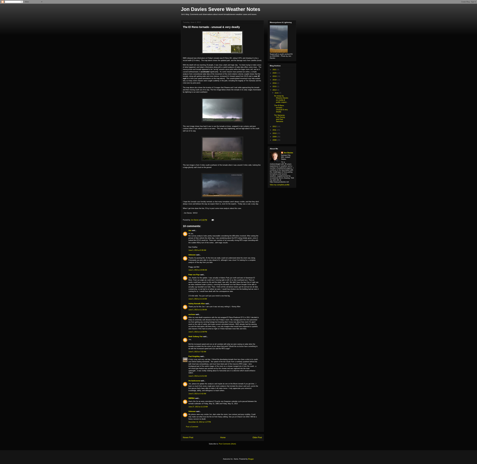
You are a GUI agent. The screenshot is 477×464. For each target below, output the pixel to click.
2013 (275, 90)
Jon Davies (288, 153)
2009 (275, 137)
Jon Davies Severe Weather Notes (220, 9)
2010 (275, 133)
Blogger (251, 459)
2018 (275, 80)
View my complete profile (279, 185)
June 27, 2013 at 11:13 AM (198, 407)
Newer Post (188, 437)
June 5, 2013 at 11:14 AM (197, 299)
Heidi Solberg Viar (195, 336)
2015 (275, 86)
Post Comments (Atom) (227, 444)
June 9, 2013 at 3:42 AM (197, 394)
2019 (275, 76)
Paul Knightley (194, 356)
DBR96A (191, 398)
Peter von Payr (194, 275)
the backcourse (194, 381)
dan (189, 230)
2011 (275, 130)
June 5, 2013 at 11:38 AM (197, 310)
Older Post (257, 437)
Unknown (192, 255)
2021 (275, 70)
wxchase (191, 314)
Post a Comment (192, 427)
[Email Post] (212, 220)
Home (223, 437)
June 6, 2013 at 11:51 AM (197, 376)
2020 (275, 73)
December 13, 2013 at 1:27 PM (199, 422)
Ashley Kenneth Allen (196, 304)
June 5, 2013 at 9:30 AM (197, 250)
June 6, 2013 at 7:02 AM (197, 352)
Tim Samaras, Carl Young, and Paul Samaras (279, 118)
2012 (275, 126)
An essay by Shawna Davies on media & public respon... (281, 99)
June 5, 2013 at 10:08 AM (197, 270)
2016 (275, 83)
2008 (275, 140)
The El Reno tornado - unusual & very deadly (281, 108)
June (277, 93)
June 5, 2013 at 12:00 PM (197, 332)
